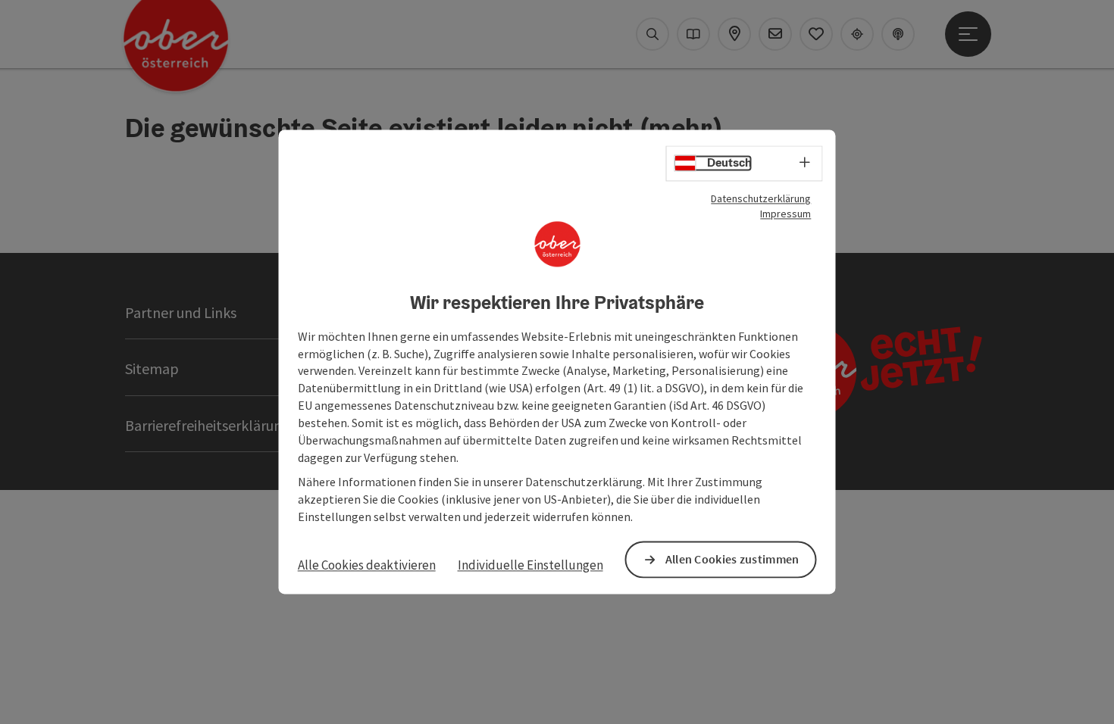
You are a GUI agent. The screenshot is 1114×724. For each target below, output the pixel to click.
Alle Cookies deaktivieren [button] (367, 565)
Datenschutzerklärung (761, 198)
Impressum (785, 213)
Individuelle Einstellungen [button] (530, 565)
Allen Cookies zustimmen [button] (732, 559)
